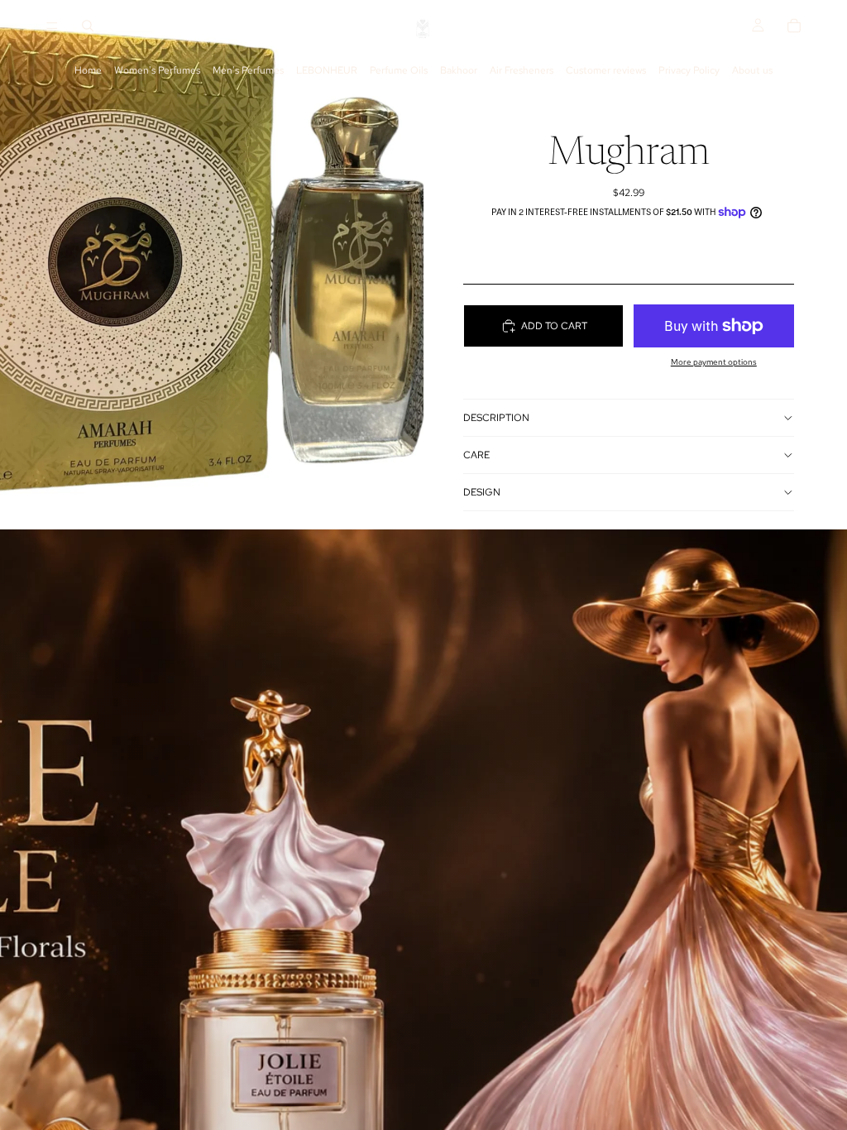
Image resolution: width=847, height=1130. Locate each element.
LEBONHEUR (326, 70)
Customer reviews (606, 70)
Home (88, 70)
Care (476, 455)
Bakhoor (458, 70)
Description (496, 417)
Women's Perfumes (157, 70)
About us (752, 70)
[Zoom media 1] (212, 264)
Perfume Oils (399, 70)
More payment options (714, 362)
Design (481, 492)
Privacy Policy (689, 70)
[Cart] (794, 25)
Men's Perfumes (248, 70)
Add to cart (554, 326)
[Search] (87, 25)
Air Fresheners (521, 70)
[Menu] (52, 26)
